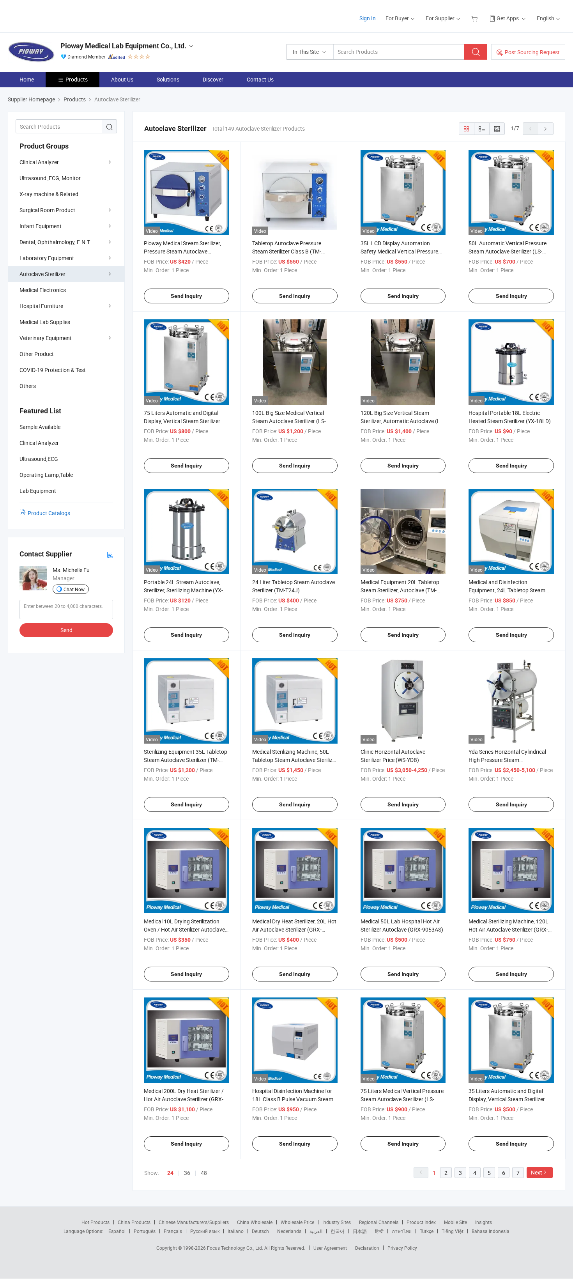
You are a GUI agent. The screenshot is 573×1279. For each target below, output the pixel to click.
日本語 (360, 1231)
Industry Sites (336, 1222)
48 (204, 1172)
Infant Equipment (40, 226)
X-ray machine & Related (48, 194)
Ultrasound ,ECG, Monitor (50, 178)
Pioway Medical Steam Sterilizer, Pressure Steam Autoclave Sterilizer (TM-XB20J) (182, 251)
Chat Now (74, 589)
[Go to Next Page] (545, 129)
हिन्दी (379, 1231)
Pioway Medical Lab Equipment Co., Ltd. (123, 46)
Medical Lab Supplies (44, 322)
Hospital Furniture (41, 306)
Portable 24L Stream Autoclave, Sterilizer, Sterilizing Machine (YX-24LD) (183, 590)
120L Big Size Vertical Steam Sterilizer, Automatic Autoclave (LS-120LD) (403, 421)
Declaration (367, 1248)
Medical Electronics (42, 290)
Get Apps (507, 18)
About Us (122, 79)
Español (117, 1231)
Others (27, 386)
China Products (134, 1222)
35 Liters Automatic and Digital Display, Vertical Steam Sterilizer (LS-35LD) (507, 1099)
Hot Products (95, 1222)
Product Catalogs (49, 513)
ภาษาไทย (402, 1231)
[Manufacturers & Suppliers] (58, 15)
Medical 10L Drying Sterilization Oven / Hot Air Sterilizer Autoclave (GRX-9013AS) (184, 929)
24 (170, 1173)
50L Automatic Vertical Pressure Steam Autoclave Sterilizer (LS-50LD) (507, 251)
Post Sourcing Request (532, 52)
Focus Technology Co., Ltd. (235, 1248)
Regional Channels (378, 1222)
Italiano (236, 1231)
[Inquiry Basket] (475, 18)
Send (66, 630)
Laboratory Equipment (46, 258)
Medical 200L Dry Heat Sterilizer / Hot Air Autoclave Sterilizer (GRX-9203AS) (184, 1099)
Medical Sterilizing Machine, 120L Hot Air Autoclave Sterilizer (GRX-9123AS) (508, 929)
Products (76, 79)
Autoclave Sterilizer (42, 274)
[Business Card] (110, 554)
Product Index (421, 1222)
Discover (213, 79)
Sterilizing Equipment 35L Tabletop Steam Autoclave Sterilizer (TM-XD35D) (185, 760)
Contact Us (260, 79)
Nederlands (289, 1231)
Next (536, 1172)
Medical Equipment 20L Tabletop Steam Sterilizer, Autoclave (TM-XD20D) (400, 590)
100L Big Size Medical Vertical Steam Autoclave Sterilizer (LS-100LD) (289, 421)
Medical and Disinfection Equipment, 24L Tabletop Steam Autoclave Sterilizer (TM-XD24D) (507, 590)
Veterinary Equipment (45, 338)
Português (145, 1231)
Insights (483, 1222)
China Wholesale (254, 1222)
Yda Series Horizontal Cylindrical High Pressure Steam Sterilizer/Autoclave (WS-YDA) (507, 760)
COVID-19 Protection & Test (52, 370)
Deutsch (260, 1231)
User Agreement (330, 1248)
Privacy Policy (402, 1248)
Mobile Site (455, 1222)
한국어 (338, 1231)
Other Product (36, 354)
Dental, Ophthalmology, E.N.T (54, 242)
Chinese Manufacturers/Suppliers (194, 1222)
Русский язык (204, 1231)
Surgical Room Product (47, 210)
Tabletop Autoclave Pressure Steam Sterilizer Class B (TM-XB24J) (286, 251)
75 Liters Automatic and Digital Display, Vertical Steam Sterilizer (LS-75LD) (182, 421)
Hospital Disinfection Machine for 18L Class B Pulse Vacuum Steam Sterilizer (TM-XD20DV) (292, 1099)
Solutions (168, 79)
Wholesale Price (297, 1222)
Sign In (367, 18)
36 (187, 1172)
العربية (315, 1231)
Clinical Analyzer (39, 162)
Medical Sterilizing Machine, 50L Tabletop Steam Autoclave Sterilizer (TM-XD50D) (294, 760)
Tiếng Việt (452, 1231)
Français (173, 1231)
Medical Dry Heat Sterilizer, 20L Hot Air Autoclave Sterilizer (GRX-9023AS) (294, 929)
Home (26, 79)
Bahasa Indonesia (490, 1231)
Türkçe (426, 1231)
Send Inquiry (186, 296)
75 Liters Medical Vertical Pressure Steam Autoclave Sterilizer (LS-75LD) (402, 1099)
